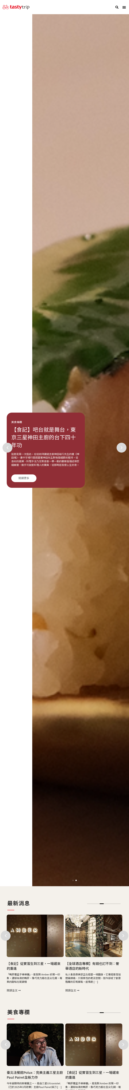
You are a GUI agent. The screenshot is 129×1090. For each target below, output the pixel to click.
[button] (117, 7)
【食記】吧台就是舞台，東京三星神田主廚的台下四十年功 (43, 438)
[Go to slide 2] (76, 880)
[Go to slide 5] (106, 903)
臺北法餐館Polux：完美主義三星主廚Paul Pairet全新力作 (35, 1075)
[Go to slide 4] (102, 1012)
